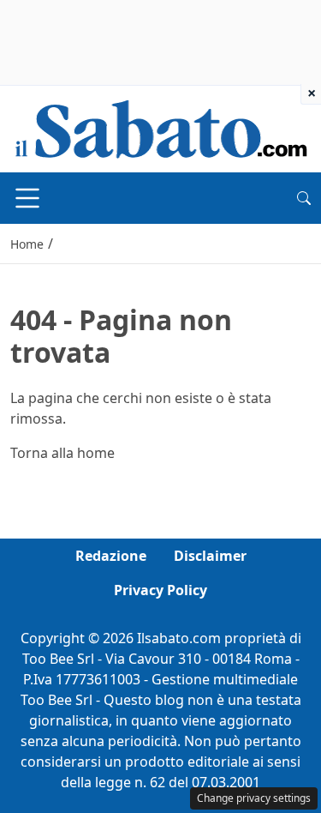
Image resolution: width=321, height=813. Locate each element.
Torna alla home (62, 452)
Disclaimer (210, 555)
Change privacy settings (254, 798)
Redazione (110, 555)
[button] (304, 198)
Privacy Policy (160, 590)
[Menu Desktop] (27, 198)
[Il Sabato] (161, 127)
